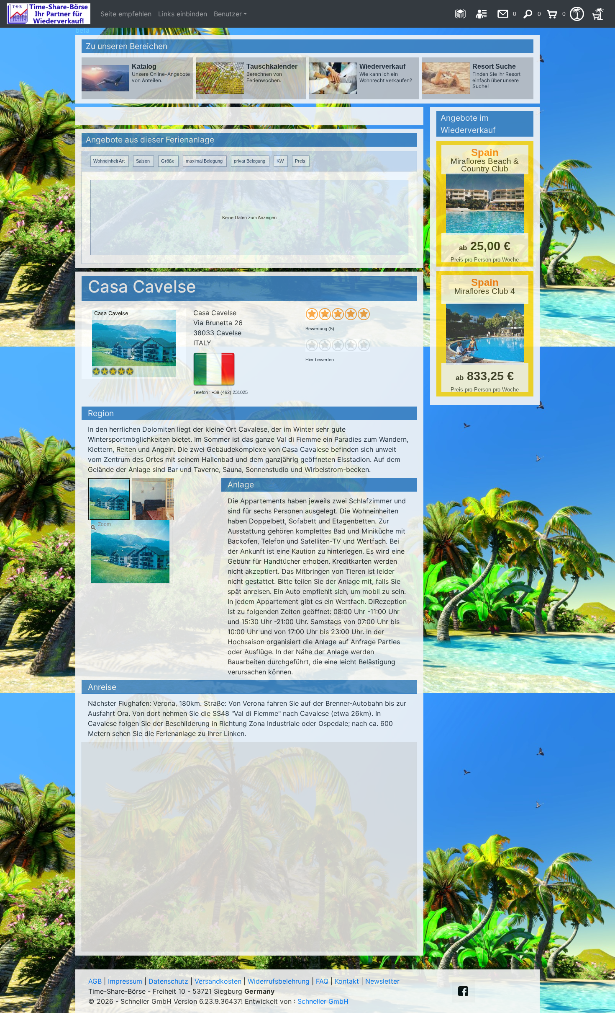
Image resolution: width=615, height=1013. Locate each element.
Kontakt (347, 981)
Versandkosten (218, 981)
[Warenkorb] (598, 14)
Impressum (125, 981)
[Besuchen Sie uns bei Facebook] (463, 991)
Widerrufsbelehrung (279, 981)
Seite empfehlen (125, 14)
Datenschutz (168, 981)
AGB (95, 981)
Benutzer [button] (228, 14)
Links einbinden (182, 14)
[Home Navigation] (460, 14)
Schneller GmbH (322, 1001)
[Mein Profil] (481, 14)
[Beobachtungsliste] (576, 14)
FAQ (322, 981)
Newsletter (382, 981)
